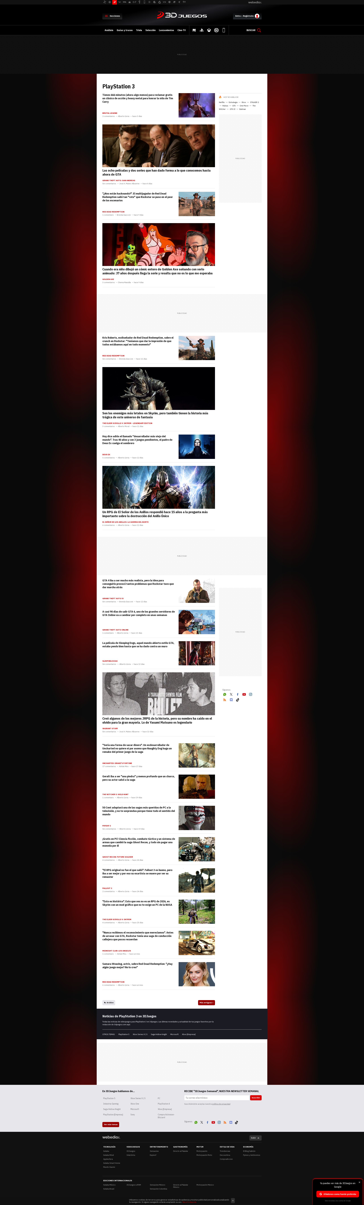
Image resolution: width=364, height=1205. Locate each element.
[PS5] (201, 30)
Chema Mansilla (124, 282)
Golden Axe (108, 279)
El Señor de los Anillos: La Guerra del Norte (125, 522)
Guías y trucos (125, 30)
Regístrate (248, 16)
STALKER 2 (254, 102)
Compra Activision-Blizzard (166, 1116)
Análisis (109, 30)
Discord (231, 699)
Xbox (244, 102)
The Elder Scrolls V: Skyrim (116, 919)
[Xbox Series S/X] (209, 30)
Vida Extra (131, 1155)
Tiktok (237, 699)
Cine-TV (181, 30)
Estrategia (233, 102)
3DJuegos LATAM (134, 1185)
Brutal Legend (109, 113)
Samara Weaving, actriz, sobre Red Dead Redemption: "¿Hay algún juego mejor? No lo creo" (137, 965)
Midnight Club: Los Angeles (116, 951)
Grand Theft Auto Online (115, 630)
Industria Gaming (111, 1103)
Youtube (244, 694)
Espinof (153, 1155)
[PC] (194, 30)
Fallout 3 (107, 888)
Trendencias (225, 1151)
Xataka (106, 1151)
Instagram (250, 694)
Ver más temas (111, 1124)
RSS (224, 699)
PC (159, 1098)
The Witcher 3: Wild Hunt (115, 794)
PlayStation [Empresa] (113, 1114)
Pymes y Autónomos (251, 1155)
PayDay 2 (106, 826)
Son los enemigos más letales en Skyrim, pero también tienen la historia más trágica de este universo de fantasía (155, 415)
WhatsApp (224, 694)
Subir (253, 1138)
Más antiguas (206, 1002)
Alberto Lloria (123, 116)
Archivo (110, 1002)
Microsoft (174, 1034)
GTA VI (232, 109)
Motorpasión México (205, 1185)
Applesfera (108, 1159)
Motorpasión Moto (204, 1155)
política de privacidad (221, 1104)
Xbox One (135, 1103)
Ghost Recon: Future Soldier (117, 857)
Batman (242, 109)
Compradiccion (226, 1159)
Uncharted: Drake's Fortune (117, 763)
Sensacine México (157, 1185)
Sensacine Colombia (158, 1189)
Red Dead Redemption (113, 212)
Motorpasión (202, 1151)
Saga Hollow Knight (159, 1034)
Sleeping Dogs (110, 661)
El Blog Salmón (249, 1151)
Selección (150, 30)
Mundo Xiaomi (109, 1167)
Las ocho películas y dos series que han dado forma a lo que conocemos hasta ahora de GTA (156, 172)
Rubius (225, 106)
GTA (234, 106)
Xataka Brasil (108, 1189)
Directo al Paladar (180, 1151)
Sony (133, 1114)
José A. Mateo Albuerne (129, 184)
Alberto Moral (123, 426)
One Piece (244, 106)
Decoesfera (225, 1155)
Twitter (231, 694)
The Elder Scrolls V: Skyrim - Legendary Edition (127, 423)
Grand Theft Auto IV (113, 598)
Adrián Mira (123, 766)
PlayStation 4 (164, 1103)
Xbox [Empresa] (189, 1034)
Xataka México (109, 1185)
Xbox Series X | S (140, 1034)
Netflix (222, 102)
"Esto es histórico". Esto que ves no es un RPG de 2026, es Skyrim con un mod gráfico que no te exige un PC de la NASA (137, 903)
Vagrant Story (110, 728)
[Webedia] (111, 1137)
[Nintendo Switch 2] (216, 30)
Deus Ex (106, 454)
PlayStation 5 (123, 1034)
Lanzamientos (166, 30)
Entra (238, 16)
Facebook (237, 694)
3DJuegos (182, 15)
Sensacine (154, 1151)
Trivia (139, 30)
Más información (189, 1202)
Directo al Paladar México (180, 1186)
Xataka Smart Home (111, 1163)
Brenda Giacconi (124, 215)
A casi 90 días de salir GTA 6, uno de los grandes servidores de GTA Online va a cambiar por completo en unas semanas (138, 613)
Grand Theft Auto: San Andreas (118, 180)
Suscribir (256, 1098)
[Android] (224, 30)
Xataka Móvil (108, 1155)
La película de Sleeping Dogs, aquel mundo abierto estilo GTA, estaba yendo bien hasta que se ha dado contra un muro (138, 644)
